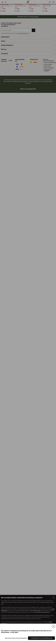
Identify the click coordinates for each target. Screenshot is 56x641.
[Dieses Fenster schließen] (53, 626)
